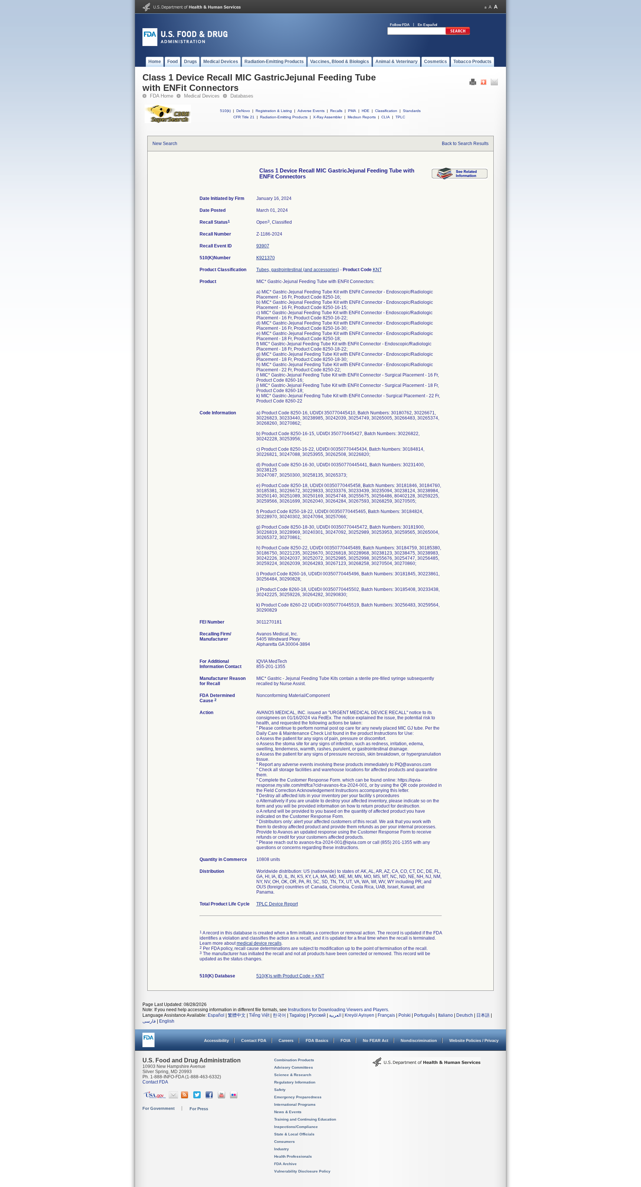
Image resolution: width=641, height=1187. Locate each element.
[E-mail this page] (494, 83)
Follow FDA (400, 25)
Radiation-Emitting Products (284, 117)
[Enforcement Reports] (459, 178)
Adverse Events (311, 111)
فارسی (149, 1021)
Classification (386, 111)
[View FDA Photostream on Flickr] (234, 1096)
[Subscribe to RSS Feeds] (185, 1096)
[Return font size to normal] (490, 7)
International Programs (295, 1104)
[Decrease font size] (485, 7)
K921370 (265, 257)
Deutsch (464, 1015)
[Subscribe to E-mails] (173, 1096)
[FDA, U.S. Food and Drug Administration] (184, 44)
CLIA (385, 117)
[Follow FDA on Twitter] (198, 1096)
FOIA (346, 1040)
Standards (412, 111)
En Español (428, 25)
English (166, 1021)
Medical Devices (202, 96)
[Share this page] (483, 83)
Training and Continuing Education (305, 1119)
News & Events (288, 1112)
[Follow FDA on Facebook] (210, 1096)
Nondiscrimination (419, 1040)
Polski (404, 1015)
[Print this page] (472, 83)
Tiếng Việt (259, 1015)
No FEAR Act (375, 1040)
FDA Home (161, 96)
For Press (199, 1109)
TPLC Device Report (277, 904)
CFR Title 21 (243, 117)
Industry (281, 1149)
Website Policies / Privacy (474, 1040)
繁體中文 (237, 1015)
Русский (317, 1015)
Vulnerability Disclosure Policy (302, 1171)
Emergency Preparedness (298, 1097)
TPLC (400, 117)
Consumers (284, 1142)
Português (424, 1015)
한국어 (279, 1015)
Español (216, 1015)
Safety (280, 1090)
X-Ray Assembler (327, 117)
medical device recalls (259, 943)
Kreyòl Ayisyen (359, 1015)
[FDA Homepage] (148, 1043)
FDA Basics (317, 1040)
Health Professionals (293, 1156)
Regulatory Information (294, 1082)
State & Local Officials (294, 1134)
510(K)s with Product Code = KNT (290, 976)
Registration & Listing (274, 111)
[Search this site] (458, 33)
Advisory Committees (293, 1067)
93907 (262, 246)
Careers (286, 1040)
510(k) (225, 111)
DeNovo (243, 111)
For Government (158, 1108)
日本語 (483, 1015)
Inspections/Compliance (296, 1127)
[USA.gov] (154, 1096)
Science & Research (292, 1075)
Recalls (336, 111)
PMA (352, 111)
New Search (164, 143)
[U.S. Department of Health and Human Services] (191, 9)
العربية (335, 1015)
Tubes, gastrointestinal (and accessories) (297, 269)
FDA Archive (285, 1164)
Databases (241, 96)
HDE (365, 111)
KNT (377, 269)
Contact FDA (253, 1040)
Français (386, 1015)
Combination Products (294, 1060)
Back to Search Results (465, 143)
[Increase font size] (496, 7)
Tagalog (297, 1015)
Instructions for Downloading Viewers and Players (338, 1009)
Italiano (445, 1015)
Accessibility (216, 1040)
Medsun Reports (362, 117)
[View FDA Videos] (222, 1096)
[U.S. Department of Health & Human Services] (426, 1065)
